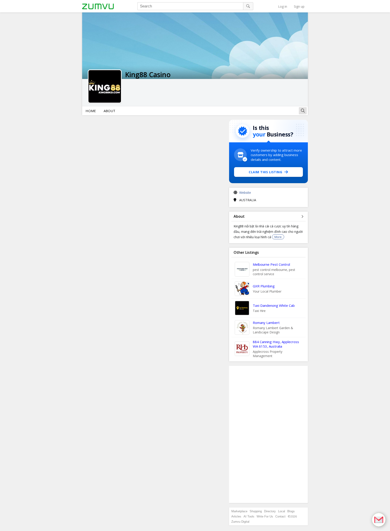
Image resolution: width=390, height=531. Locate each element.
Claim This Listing (265, 172)
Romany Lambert (266, 322)
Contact (280, 516)
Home (91, 111)
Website (245, 192)
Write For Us (265, 516)
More (278, 237)
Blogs (291, 511)
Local (281, 511)
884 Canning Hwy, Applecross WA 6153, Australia (276, 344)
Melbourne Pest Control (271, 264)
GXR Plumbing (264, 286)
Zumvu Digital (240, 521)
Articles (236, 516)
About (109, 111)
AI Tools (249, 516)
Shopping (256, 511)
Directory (270, 511)
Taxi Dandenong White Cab (274, 305)
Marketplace (239, 511)
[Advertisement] (268, 434)
